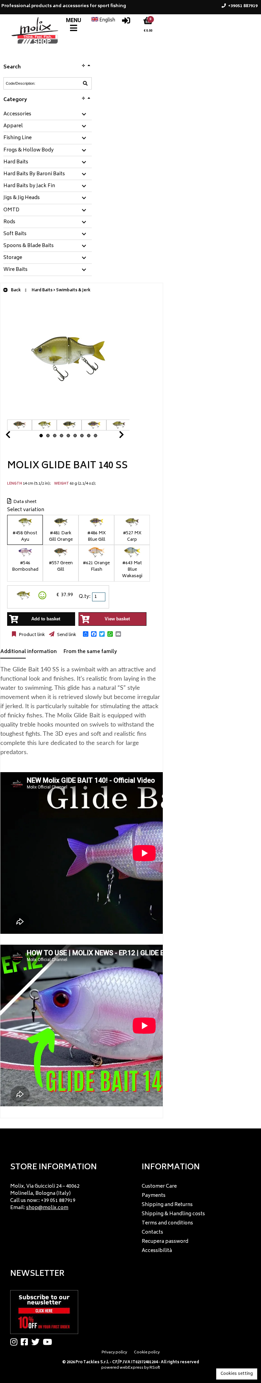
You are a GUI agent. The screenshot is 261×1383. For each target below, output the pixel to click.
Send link (66, 635)
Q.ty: (84, 596)
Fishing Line (17, 138)
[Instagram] (15, 1342)
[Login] (126, 22)
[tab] (47, 114)
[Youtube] (49, 1342)
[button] (86, 634)
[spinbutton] (99, 597)
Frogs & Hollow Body (28, 150)
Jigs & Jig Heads (21, 198)
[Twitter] (37, 1342)
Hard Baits (15, 162)
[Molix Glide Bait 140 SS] (68, 416)
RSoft (155, 1368)
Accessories (17, 114)
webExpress (131, 1368)
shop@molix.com (47, 1208)
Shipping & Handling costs (173, 1214)
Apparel (13, 126)
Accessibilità (157, 1251)
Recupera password (165, 1241)
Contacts (152, 1232)
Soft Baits (15, 234)
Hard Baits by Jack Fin (29, 186)
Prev (16, 436)
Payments (154, 1195)
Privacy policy (114, 1352)
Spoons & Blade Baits (28, 246)
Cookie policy (147, 1352)
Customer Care (159, 1186)
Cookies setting (237, 1374)
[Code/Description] (85, 83)
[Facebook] (26, 1342)
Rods (9, 222)
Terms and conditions (167, 1223)
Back (15, 290)
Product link (31, 635)
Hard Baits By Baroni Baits (34, 174)
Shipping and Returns (167, 1205)
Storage (12, 258)
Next (113, 436)
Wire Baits (15, 270)
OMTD (11, 210)
